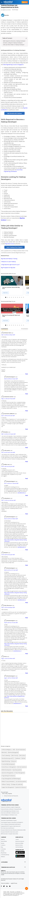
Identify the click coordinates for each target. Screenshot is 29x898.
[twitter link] (4, 886)
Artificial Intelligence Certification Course (9, 814)
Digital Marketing (6, 761)
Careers (17, 839)
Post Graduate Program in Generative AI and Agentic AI (12, 822)
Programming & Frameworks (8, 775)
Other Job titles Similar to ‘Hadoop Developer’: (13, 44)
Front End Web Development (8, 764)
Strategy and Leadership (16, 784)
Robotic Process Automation (8, 781)
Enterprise (13, 761)
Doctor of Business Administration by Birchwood (11, 824)
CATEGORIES (4, 862)
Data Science (22, 755)
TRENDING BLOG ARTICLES (8, 867)
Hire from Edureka (19, 847)
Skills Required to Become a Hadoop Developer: (14, 41)
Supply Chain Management (8, 787)
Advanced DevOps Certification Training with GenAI (11, 809)
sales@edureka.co (22, 492)
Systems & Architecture (20, 787)
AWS (14, 749)
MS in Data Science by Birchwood (7, 828)
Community (3, 849)
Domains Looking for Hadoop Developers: (13, 42)
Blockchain (4, 752)
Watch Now (5, 292)
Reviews (2, 843)
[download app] (20, 853)
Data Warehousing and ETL (8, 758)
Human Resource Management (9, 767)
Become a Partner (19, 845)
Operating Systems (17, 769)
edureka (7, 15)
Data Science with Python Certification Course (10, 813)
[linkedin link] (7, 886)
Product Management (20, 772)
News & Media (4, 841)
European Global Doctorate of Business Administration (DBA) (13, 830)
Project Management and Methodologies (11, 778)
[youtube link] (9, 886)
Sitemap (2, 850)
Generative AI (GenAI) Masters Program (9, 820)
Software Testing (6, 784)
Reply (26, 374)
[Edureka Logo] (6, 800)
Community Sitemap (5, 854)
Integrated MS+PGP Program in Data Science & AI (10, 826)
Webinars (3, 856)
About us (3, 839)
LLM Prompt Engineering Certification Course (10, 811)
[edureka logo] (11, 2)
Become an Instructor (20, 841)
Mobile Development (6, 769)
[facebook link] (1, 886)
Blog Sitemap (3, 852)
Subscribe (24, 2)
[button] (6, 297)
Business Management (13, 752)
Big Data (10, 793)
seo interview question (21, 781)
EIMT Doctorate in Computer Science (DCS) (9, 833)
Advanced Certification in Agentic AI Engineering (10, 807)
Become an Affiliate (19, 843)
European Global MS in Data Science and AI (9, 832)
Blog (6, 793)
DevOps (23, 758)
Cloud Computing (6, 755)
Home (3, 793)
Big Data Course (9, 243)
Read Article (5, 320)
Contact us (3, 845)
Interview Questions (21, 767)
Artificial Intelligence (6, 749)
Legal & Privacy (14, 883)
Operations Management (7, 772)
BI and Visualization (20, 749)
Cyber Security (14, 755)
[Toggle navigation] (1, 2)
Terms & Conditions (5, 883)
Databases (17, 758)
